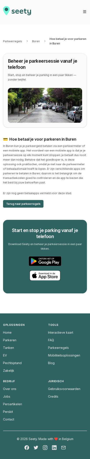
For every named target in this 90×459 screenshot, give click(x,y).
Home (7, 332)
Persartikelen (12, 404)
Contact (8, 419)
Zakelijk (8, 370)
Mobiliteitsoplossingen (64, 355)
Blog (51, 363)
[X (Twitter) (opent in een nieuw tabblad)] (36, 447)
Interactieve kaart (60, 332)
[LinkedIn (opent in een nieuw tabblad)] (54, 447)
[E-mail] (63, 447)
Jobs (6, 396)
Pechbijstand (12, 363)
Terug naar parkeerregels (23, 203)
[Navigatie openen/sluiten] (84, 11)
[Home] (17, 12)
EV (5, 355)
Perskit (8, 412)
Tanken (8, 348)
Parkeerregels (12, 41)
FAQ (51, 340)
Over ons (9, 389)
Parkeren (9, 340)
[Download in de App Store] (45, 275)
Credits (53, 396)
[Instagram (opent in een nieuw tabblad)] (45, 447)
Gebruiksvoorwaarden (64, 389)
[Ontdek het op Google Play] (45, 261)
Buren (36, 41)
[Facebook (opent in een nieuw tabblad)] (26, 447)
